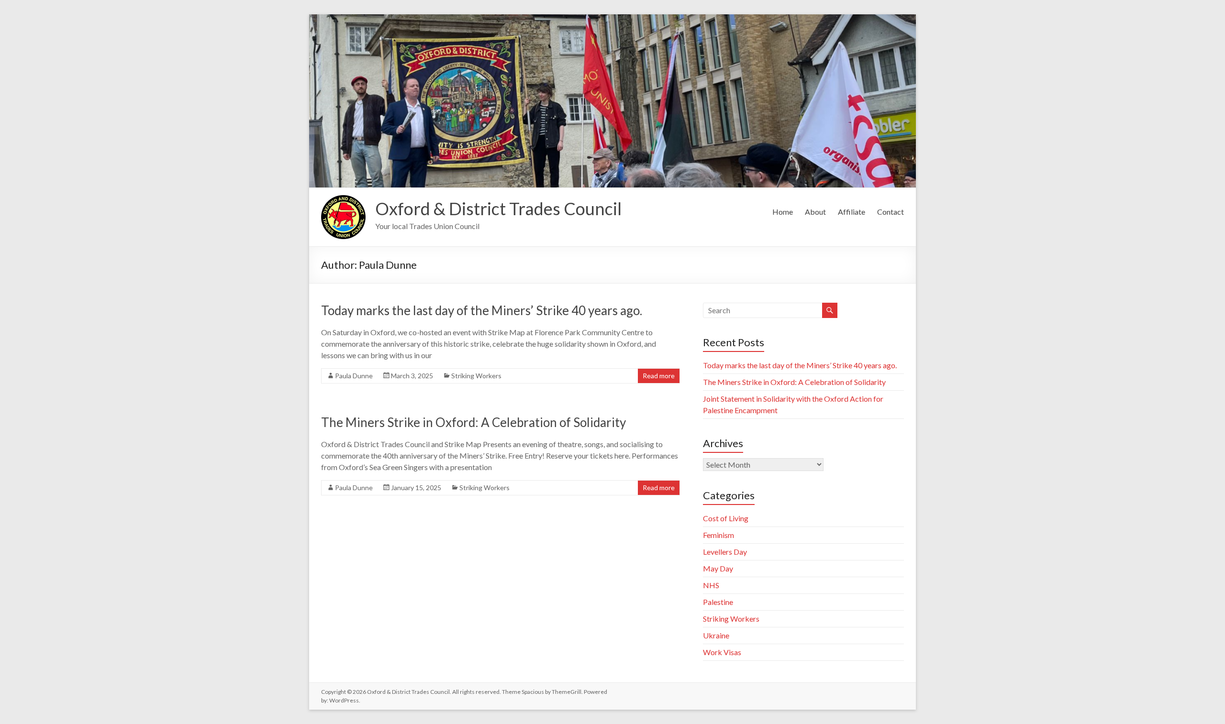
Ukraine (716, 635)
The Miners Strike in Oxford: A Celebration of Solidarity (473, 422)
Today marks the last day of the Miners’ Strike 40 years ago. (481, 310)
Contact (890, 211)
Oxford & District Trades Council (498, 208)
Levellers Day (725, 551)
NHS (711, 585)
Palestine (718, 601)
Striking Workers (476, 376)
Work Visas (722, 652)
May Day (718, 568)
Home (782, 211)
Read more (659, 376)
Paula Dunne (354, 376)
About (815, 211)
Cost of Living (725, 518)
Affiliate (851, 211)
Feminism (718, 534)
